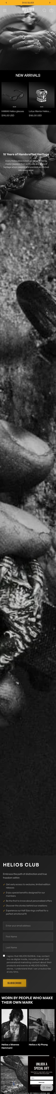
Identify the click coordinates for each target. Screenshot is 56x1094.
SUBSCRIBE (14, 983)
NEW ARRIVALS (28, 75)
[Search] (44, 11)
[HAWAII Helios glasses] (14, 95)
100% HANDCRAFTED (28, 2)
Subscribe (42, 1082)
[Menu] (4, 10)
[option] (28, 35)
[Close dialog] (54, 1057)
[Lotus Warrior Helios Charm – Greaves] (42, 95)
